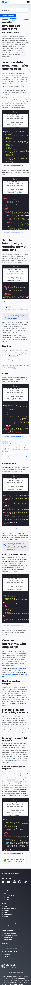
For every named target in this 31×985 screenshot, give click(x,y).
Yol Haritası (7, 927)
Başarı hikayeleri (8, 898)
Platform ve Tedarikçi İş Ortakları (12, 923)
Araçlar (6, 916)
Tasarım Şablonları (8, 914)
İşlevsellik (6, 899)
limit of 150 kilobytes (19, 668)
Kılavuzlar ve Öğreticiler (13, 19)
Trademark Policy (8, 937)
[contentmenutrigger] (14, 10)
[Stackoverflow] (25, 881)
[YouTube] (8, 881)
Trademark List (8, 939)
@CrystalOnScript (19, 859)
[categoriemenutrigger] (8, 15)
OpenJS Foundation (8, 976)
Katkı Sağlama (7, 925)
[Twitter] (3, 881)
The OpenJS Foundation (10, 933)
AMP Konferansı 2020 (9, 946)
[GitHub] (19, 881)
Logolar (6, 956)
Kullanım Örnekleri (9, 895)
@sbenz (20, 861)
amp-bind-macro (21, 559)
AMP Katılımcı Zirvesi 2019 (10, 948)
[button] (28, 2)
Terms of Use (4, 972)
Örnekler (6, 912)
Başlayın (6, 906)
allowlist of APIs (11, 674)
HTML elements (17, 369)
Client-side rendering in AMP (15, 317)
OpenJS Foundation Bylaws (10, 935)
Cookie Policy (20, 972)
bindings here (16, 365)
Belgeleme (5, 19)
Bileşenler (6, 910)
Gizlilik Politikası (12, 972)
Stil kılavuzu (7, 954)
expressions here (12, 539)
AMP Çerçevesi (7, 893)
